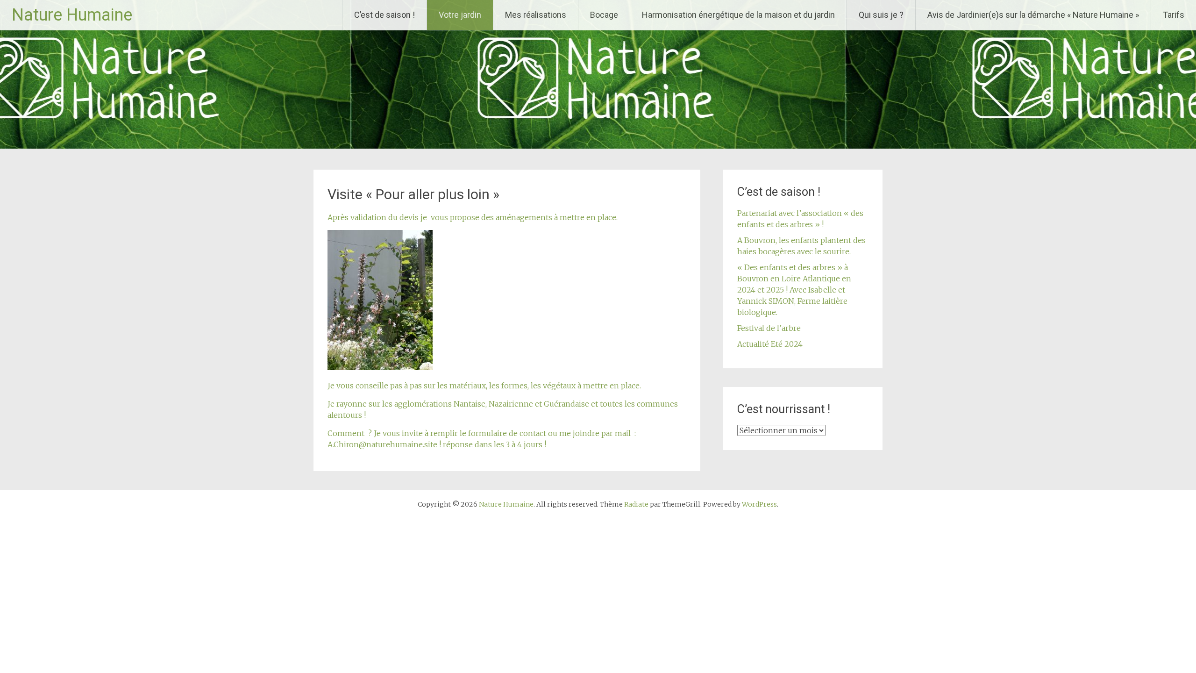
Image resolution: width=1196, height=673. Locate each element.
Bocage (604, 15)
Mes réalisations (535, 15)
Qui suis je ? (881, 15)
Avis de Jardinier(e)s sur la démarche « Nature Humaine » (1033, 15)
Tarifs (1173, 15)
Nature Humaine (72, 15)
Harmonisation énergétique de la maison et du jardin (738, 15)
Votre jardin (460, 15)
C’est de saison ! (384, 15)
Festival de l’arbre (769, 328)
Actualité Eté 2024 (770, 344)
